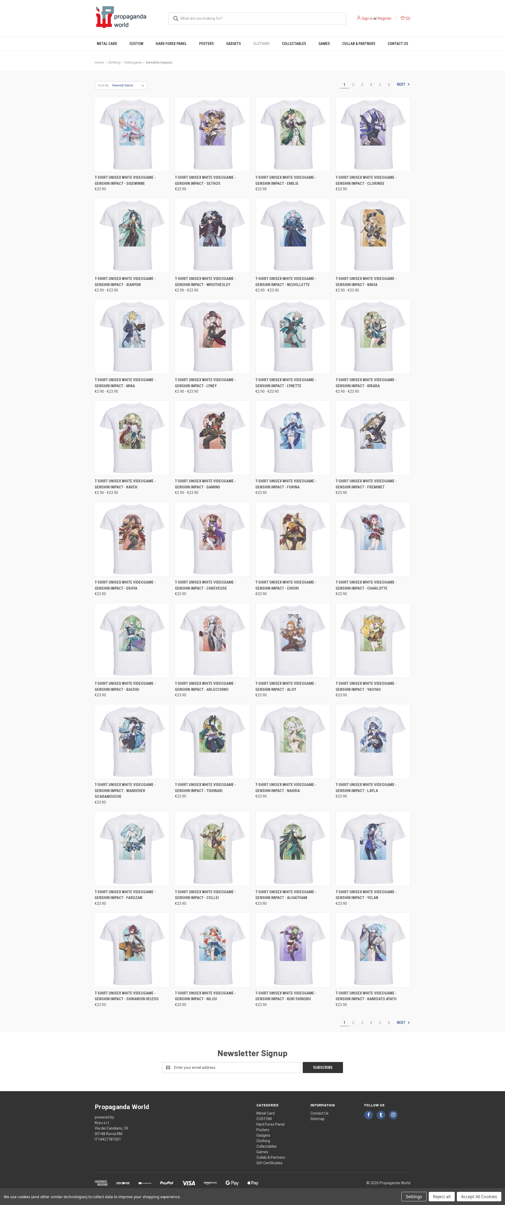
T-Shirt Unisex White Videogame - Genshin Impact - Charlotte (366, 585)
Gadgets (233, 44)
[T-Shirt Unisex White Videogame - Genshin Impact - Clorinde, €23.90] (373, 134)
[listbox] (129, 85)
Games (324, 44)
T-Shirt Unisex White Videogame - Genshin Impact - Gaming (205, 484)
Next (401, 84)
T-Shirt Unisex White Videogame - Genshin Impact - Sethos (205, 180)
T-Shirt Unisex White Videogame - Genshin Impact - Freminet (366, 484)
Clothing (261, 44)
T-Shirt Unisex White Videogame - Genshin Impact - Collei (205, 895)
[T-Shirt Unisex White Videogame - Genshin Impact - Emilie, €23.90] (292, 134)
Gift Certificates (269, 1163)
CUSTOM (136, 44)
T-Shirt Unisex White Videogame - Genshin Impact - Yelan (366, 895)
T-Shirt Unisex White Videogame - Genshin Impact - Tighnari (205, 787)
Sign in (367, 18)
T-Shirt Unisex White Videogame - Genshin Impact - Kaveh (125, 484)
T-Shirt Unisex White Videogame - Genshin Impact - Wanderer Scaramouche (125, 790)
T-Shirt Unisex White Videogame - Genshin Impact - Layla (366, 787)
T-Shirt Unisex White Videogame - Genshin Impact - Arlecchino (205, 686)
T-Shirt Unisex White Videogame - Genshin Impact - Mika (125, 382)
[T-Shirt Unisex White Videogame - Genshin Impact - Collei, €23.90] (212, 848)
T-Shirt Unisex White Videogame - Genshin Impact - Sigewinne (125, 180)
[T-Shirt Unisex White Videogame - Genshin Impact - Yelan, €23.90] (373, 848)
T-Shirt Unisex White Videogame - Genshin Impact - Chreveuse (205, 585)
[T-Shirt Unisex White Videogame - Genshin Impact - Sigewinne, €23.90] (132, 134)
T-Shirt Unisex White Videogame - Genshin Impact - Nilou (205, 996)
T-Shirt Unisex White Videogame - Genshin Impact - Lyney (205, 382)
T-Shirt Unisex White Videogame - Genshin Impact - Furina (285, 484)
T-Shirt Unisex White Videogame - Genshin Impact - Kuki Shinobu (285, 996)
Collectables (294, 44)
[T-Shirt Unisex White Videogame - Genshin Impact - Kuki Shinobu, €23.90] (292, 949)
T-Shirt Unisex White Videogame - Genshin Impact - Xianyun (125, 281)
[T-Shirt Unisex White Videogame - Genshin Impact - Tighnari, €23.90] (212, 741)
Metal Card (107, 44)
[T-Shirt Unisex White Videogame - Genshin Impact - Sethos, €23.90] (212, 134)
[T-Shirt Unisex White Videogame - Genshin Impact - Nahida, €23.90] (292, 741)
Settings (414, 1196)
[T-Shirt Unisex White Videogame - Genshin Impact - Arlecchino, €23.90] (212, 640)
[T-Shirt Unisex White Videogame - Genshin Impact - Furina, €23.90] (292, 437)
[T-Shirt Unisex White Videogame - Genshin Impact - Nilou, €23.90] (212, 949)
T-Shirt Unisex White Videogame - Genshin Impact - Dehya (125, 585)
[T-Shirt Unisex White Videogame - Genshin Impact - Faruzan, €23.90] (132, 848)
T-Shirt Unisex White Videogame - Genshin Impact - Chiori (285, 585)
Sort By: (103, 85)
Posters (206, 44)
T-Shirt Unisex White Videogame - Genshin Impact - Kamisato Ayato (366, 996)
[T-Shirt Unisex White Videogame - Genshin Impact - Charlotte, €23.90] (373, 539)
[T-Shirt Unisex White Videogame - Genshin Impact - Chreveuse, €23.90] (212, 539)
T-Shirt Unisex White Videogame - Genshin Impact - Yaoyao (366, 686)
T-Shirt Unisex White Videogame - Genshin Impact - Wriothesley (205, 281)
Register (385, 18)
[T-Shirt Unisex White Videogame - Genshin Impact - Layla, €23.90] (373, 741)
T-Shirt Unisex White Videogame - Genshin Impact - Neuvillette (285, 281)
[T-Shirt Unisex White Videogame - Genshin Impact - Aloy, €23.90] (292, 640)
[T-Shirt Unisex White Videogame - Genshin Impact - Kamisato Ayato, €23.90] (373, 949)
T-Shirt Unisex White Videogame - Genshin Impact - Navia (366, 281)
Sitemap (317, 1119)
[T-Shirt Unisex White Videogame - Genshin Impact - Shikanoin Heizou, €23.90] (132, 949)
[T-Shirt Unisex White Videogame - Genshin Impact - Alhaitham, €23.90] (292, 848)
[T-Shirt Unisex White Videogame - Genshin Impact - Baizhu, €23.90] (132, 640)
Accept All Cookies (479, 1196)
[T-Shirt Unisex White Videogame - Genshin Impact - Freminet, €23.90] (373, 437)
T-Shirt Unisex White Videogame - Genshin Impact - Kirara (366, 382)
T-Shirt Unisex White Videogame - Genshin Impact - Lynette (285, 382)
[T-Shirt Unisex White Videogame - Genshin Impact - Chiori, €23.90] (292, 539)
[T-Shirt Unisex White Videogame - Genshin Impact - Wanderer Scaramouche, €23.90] (132, 741)
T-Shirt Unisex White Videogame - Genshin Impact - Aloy (285, 686)
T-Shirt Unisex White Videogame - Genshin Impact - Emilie (285, 180)
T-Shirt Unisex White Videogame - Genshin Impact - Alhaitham (285, 895)
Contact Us (398, 44)
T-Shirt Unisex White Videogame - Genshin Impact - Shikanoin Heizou (127, 996)
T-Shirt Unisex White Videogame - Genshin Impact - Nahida (285, 787)
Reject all (442, 1196)
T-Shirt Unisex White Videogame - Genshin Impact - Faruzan (125, 895)
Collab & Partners (358, 44)
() (407, 18)
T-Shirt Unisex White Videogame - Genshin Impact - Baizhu (125, 686)
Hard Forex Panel (171, 44)
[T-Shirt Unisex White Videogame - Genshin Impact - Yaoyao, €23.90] (373, 640)
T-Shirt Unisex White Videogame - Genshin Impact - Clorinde (366, 180)
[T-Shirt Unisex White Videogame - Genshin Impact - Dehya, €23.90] (132, 539)
